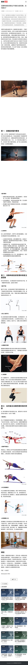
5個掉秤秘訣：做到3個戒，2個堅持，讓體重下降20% (6, 655)
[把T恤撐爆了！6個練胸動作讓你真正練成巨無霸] (20, 593)
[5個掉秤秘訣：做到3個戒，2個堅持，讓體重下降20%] (7, 649)
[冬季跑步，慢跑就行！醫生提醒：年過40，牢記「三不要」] (7, 621)
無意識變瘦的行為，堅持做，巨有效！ (7, 641)
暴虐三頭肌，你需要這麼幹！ (7, 612)
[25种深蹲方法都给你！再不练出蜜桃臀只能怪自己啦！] (20, 607)
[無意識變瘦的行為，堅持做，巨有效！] (7, 635)
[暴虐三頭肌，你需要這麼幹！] (7, 607)
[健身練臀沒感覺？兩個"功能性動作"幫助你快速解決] (7, 593)
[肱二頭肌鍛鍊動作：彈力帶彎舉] (20, 621)
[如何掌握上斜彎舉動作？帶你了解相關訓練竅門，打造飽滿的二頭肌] (20, 635)
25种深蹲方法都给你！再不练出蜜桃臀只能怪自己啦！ (20, 612)
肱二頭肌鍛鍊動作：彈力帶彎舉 (20, 626)
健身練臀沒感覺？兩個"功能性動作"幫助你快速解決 (7, 598)
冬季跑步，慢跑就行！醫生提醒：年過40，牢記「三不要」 (7, 626)
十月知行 (3, 11)
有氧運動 (17, 11)
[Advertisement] (14, 65)
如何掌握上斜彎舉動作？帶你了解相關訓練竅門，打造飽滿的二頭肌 (20, 641)
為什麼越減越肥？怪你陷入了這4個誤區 (20, 655)
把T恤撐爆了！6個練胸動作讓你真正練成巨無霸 (20, 598)
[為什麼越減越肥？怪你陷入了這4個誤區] (20, 649)
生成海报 (5, 583)
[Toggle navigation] (25, 1)
